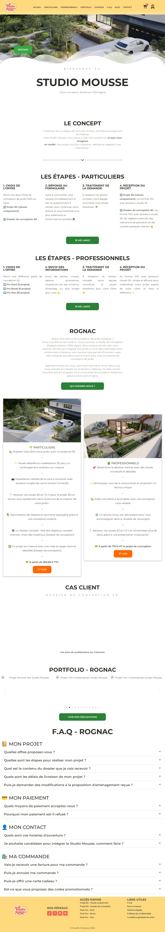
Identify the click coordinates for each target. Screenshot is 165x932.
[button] (5, 690)
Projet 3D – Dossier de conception (95, 906)
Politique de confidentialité (139, 913)
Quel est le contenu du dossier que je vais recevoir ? (47, 768)
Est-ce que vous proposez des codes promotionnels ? (48, 889)
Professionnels (69, 7)
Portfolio (86, 7)
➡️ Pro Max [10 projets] (16, 292)
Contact (127, 7)
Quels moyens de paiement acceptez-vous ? (41, 806)
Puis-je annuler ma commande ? (31, 873)
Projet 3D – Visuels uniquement (94, 903)
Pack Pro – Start (87, 910)
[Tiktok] (49, 913)
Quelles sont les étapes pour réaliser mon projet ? (45, 760)
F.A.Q (109, 7)
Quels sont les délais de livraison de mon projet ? (44, 777)
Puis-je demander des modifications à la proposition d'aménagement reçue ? (68, 785)
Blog (117, 7)
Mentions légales (134, 910)
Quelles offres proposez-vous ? (29, 752)
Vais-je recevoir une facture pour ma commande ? (46, 865)
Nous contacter (134, 906)
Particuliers (51, 7)
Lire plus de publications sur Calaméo (82, 652)
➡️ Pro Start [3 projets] (16, 284)
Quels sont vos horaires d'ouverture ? (35, 835)
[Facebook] (60, 913)
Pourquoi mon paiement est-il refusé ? (36, 814)
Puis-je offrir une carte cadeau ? (30, 881)
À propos (99, 7)
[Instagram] (55, 913)
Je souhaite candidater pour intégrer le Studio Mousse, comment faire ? (64, 844)
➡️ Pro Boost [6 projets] (17, 288)
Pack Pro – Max (87, 917)
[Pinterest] (65, 913)
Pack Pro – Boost (88, 913)
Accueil (37, 7)
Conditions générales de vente (140, 917)
